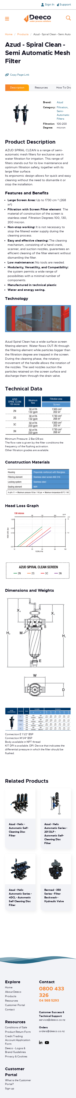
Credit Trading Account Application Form (17, 1040)
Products (22, 34)
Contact (10, 1009)
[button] (7, 18)
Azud (60, 102)
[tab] (17, 87)
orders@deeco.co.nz (52, 1031)
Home (8, 34)
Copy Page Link (19, 74)
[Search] (68, 18)
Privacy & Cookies (16, 1056)
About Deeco (13, 992)
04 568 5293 (49, 1001)
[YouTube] (47, 1043)
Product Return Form (18, 1032)
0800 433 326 (51, 992)
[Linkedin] (40, 1043)
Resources (11, 1000)
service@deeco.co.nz (52, 1020)
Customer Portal (15, 1005)
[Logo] (37, 18)
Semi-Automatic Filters (63, 115)
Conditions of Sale (16, 1027)
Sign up (9, 1088)
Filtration (62, 107)
